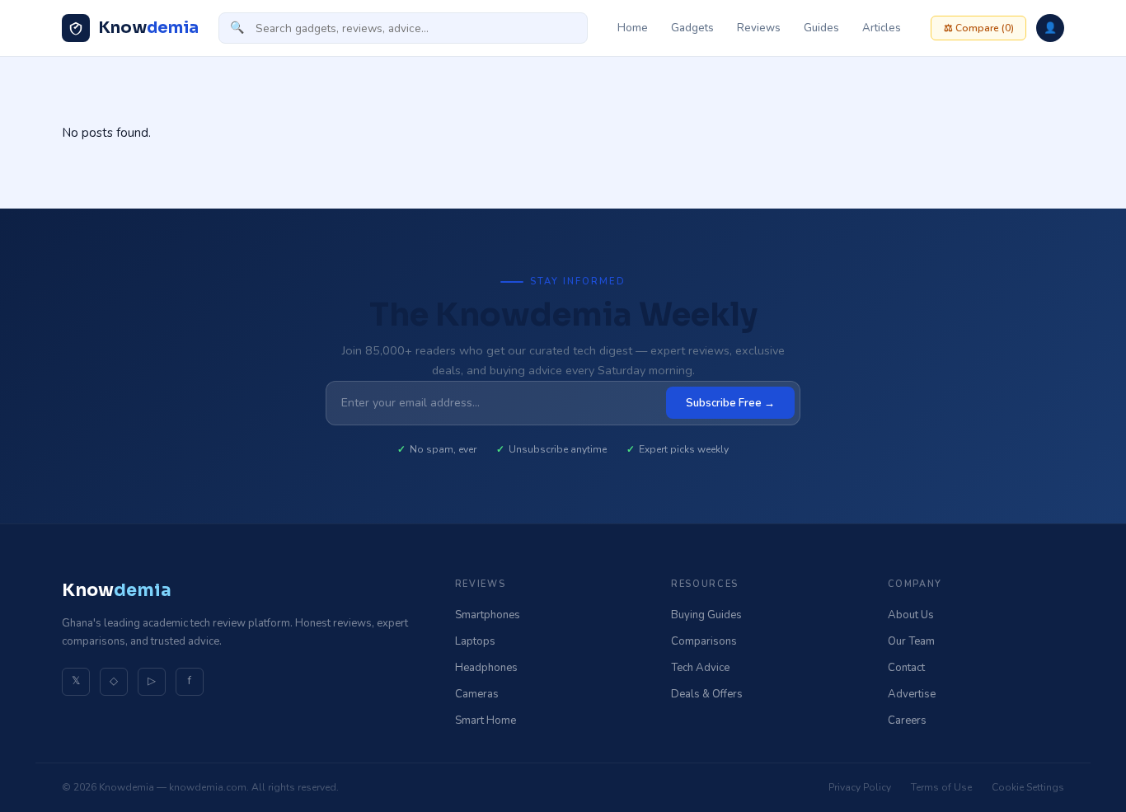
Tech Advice (700, 667)
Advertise (912, 694)
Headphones (486, 667)
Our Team (911, 641)
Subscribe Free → (730, 403)
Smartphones (487, 615)
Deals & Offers (707, 694)
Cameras (477, 694)
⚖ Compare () (979, 28)
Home (632, 28)
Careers (907, 720)
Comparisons (704, 641)
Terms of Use (941, 787)
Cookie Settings (1028, 787)
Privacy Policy (859, 787)
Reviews (759, 28)
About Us (911, 615)
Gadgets (692, 28)
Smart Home (485, 720)
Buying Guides (706, 615)
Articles (881, 28)
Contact (906, 667)
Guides (821, 28)
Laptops (475, 641)
